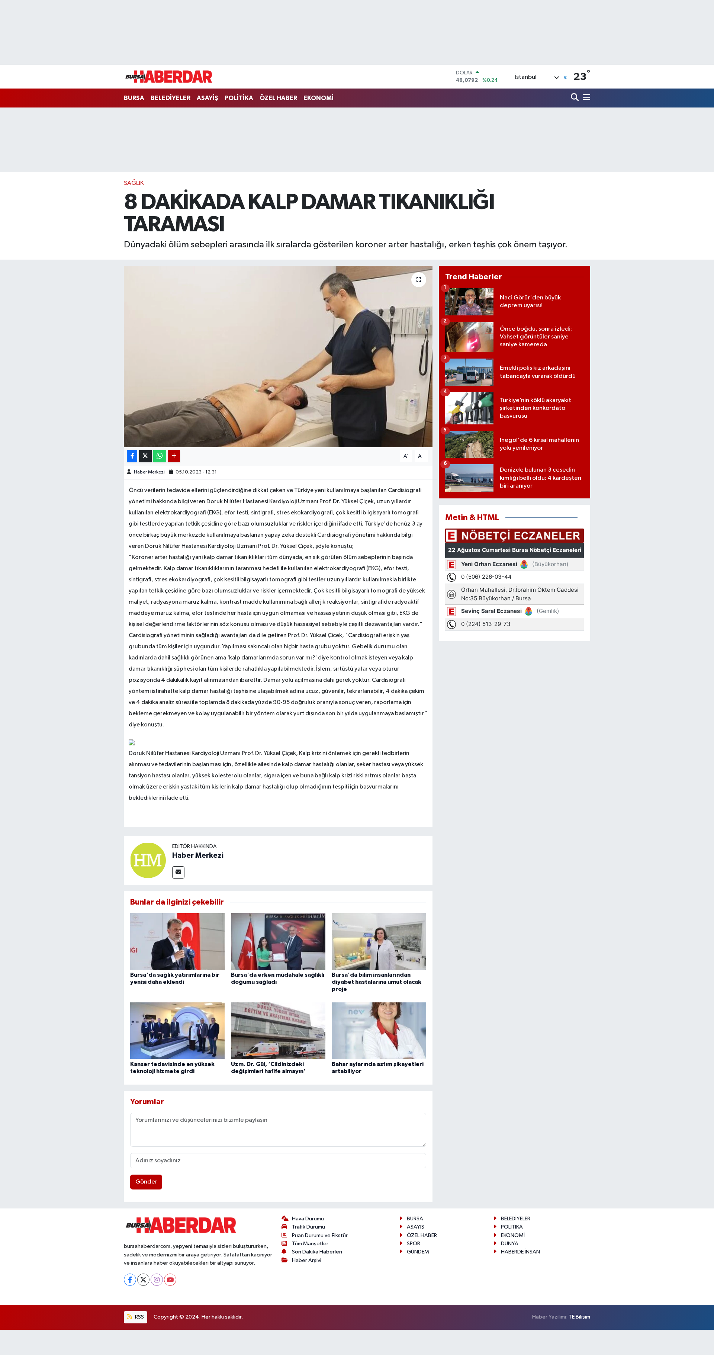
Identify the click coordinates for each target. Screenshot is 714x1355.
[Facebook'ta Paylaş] (132, 456)
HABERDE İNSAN (520, 1252)
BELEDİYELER (170, 98)
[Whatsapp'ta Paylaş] (159, 456)
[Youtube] (170, 1280)
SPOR (413, 1243)
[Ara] (575, 98)
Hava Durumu (308, 1218)
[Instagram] (157, 1280)
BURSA (134, 98)
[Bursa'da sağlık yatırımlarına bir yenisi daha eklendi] (177, 941)
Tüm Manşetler (310, 1243)
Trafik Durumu (308, 1227)
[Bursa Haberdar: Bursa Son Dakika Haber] (168, 76)
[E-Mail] (178, 872)
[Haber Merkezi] (148, 860)
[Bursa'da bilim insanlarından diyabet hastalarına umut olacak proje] (379, 941)
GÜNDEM (418, 1252)
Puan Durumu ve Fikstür (320, 1235)
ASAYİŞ (207, 98)
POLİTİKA (239, 98)
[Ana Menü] (585, 98)
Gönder (146, 1182)
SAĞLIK (134, 183)
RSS (139, 1317)
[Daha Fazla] (174, 456)
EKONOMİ (318, 98)
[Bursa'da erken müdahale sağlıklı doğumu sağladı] (278, 941)
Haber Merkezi (149, 472)
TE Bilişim (579, 1317)
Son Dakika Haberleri (317, 1252)
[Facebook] (130, 1280)
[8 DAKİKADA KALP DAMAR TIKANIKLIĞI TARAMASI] (278, 356)
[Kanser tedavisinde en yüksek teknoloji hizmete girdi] (177, 1030)
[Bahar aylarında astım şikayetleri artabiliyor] (379, 1030)
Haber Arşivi (306, 1260)
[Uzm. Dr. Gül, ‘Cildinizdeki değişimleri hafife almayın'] (278, 1030)
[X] (143, 1280)
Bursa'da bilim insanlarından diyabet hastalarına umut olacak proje (376, 982)
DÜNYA (509, 1243)
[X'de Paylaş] (145, 456)
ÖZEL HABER (278, 98)
